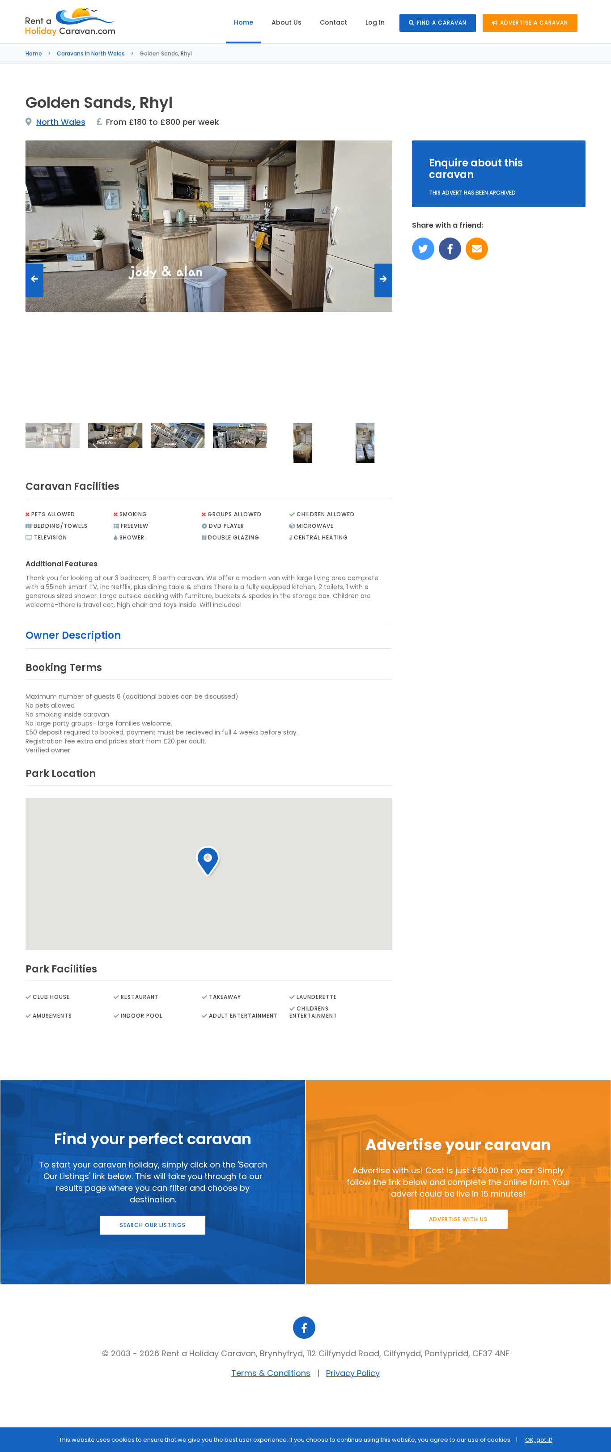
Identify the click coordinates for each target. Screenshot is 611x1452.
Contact (333, 22)
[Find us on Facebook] (450, 248)
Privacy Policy (353, 1373)
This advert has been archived (472, 193)
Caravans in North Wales (91, 53)
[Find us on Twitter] (423, 248)
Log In (375, 22)
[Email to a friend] (476, 248)
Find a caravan (442, 22)
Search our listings (153, 1225)
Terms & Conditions (270, 1373)
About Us (286, 22)
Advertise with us (458, 1219)
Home (243, 22)
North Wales (60, 121)
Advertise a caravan (534, 22)
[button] (208, 861)
